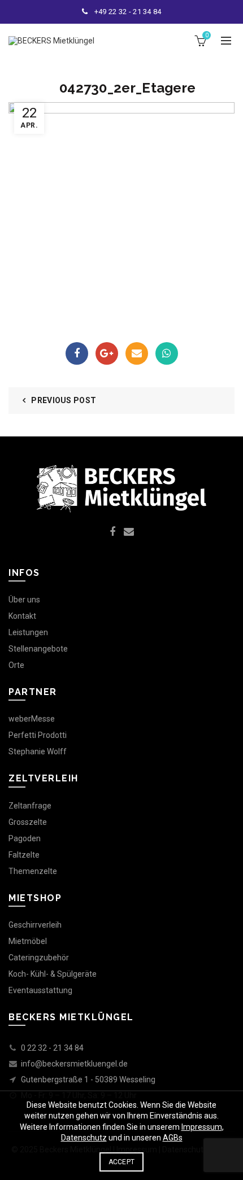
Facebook (77, 353)
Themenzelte (32, 871)
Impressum (201, 1126)
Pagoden (24, 838)
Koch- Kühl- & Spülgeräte (52, 973)
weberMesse (31, 718)
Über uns (24, 599)
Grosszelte (27, 822)
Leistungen (28, 632)
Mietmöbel (27, 941)
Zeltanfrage (29, 805)
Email (136, 353)
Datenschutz (84, 1137)
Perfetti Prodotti (37, 735)
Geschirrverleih (35, 924)
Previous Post (63, 400)
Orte (16, 665)
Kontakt (22, 615)
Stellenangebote (38, 648)
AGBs (173, 1137)
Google (107, 353)
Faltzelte (24, 854)
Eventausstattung (40, 990)
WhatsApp (166, 353)
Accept (122, 1162)
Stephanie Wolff (37, 751)
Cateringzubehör (38, 957)
